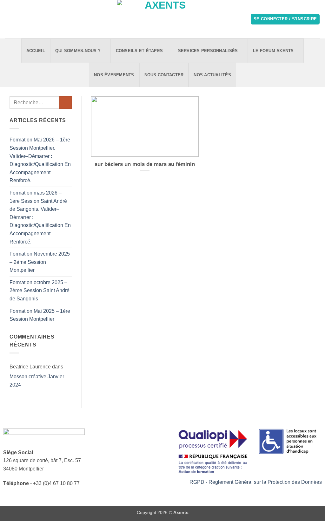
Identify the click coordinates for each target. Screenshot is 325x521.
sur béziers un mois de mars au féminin (145, 164)
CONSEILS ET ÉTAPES (139, 50)
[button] (285, 19)
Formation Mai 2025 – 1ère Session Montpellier (40, 315)
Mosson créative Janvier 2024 (37, 380)
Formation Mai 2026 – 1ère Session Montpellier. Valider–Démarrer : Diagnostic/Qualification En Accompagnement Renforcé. (40, 160)
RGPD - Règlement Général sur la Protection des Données (255, 482)
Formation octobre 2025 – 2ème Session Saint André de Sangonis (40, 290)
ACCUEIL (35, 50)
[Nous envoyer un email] (17, 19)
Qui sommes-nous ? (78, 50)
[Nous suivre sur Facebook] (8, 19)
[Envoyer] (65, 102)
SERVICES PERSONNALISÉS (208, 50)
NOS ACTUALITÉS (212, 74)
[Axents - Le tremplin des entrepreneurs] (162, 19)
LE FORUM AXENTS (273, 50)
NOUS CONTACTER (164, 74)
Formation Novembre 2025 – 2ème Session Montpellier (40, 262)
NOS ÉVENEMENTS (114, 74)
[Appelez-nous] (25, 19)
